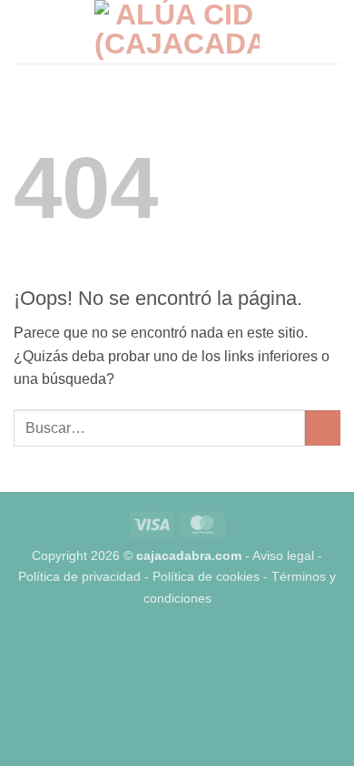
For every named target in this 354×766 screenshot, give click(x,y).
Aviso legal (283, 555)
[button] (24, 31)
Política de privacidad (79, 576)
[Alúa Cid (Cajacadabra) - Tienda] (177, 32)
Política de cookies (206, 576)
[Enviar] (322, 428)
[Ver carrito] (331, 32)
